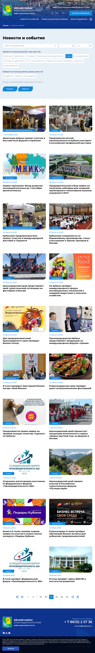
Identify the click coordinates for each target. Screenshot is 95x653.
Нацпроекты (78, 61)
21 (51, 597)
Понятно (11, 648)
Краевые (18, 76)
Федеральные (8, 76)
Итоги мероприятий (81, 56)
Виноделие (68, 61)
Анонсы (69, 56)
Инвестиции (7, 56)
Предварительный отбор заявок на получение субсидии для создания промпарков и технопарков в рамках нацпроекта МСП (70, 189)
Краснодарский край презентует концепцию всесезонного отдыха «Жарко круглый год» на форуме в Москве (69, 435)
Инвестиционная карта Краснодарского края (71, 7)
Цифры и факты (19, 61)
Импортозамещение (10, 66)
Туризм (59, 61)
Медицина (51, 61)
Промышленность (38, 61)
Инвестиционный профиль (54, 19)
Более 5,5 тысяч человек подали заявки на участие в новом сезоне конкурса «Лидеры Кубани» (22, 533)
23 (62, 597)
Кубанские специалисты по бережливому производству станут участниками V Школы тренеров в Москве (69, 239)
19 (41, 597)
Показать (10, 89)
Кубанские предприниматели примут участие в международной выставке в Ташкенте (23, 238)
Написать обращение (81, 13)
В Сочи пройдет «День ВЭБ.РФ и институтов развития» (67, 580)
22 (57, 597)
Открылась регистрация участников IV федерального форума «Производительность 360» (24, 483)
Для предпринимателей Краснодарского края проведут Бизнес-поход (21, 340)
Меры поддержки (78, 19)
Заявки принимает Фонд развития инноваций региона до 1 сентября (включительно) (23, 188)
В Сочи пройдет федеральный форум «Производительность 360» (23, 580)
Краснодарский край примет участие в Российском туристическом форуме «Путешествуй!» (66, 485)
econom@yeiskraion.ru (83, 626)
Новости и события (29, 19)
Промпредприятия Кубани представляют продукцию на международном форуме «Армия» (69, 340)
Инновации (31, 56)
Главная (6, 25)
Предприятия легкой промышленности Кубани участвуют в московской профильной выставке (70, 140)
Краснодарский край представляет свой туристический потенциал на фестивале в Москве (23, 288)
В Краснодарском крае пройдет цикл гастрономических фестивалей (70, 387)
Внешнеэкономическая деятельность (50, 56)
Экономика (7, 61)
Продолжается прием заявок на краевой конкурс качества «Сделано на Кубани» (24, 433)
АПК (28, 61)
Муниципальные (30, 76)
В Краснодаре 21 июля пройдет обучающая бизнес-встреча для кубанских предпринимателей (67, 533)
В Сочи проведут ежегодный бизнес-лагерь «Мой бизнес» (24, 387)
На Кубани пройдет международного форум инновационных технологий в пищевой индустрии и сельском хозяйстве (67, 291)
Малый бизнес (20, 56)
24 (67, 597)
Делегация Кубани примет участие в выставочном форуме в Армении (24, 139)
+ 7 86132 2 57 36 (78, 622)
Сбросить (25, 89)
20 (46, 597)
